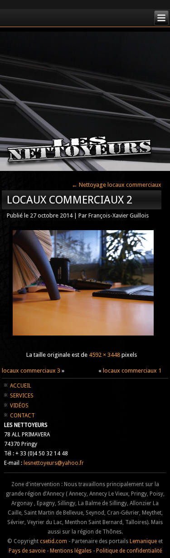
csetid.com (53, 541)
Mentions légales (71, 551)
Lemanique (143, 541)
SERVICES (22, 395)
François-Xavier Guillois (118, 215)
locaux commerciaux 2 (69, 200)
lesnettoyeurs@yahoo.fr (54, 463)
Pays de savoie (27, 551)
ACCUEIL (20, 386)
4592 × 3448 (104, 354)
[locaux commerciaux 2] (83, 338)
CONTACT (22, 415)
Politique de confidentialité (129, 551)
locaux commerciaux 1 (132, 370)
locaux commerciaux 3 (31, 370)
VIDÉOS (19, 405)
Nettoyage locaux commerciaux (116, 184)
